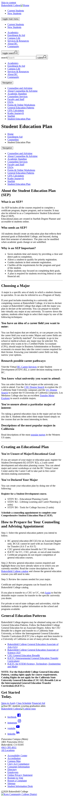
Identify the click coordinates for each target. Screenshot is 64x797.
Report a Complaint (17, 780)
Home (10, 134)
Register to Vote (15, 778)
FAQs (10, 102)
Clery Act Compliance (18, 764)
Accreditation (14, 758)
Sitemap (11, 783)
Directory (12, 769)
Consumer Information (18, 766)
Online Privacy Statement (19, 775)
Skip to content (8, 2)
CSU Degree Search (34, 387)
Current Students (15, 10)
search (4, 57)
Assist (48, 592)
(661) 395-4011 (8, 747)
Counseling (13, 139)
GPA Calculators (15, 110)
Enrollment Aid (15, 136)
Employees (12, 772)
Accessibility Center (17, 755)
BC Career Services (27, 366)
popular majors (38, 434)
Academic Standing (17, 93)
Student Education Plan (18, 118)
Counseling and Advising (19, 88)
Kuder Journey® (15, 113)
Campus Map (14, 761)
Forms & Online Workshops (21, 105)
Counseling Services (17, 96)
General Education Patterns (20, 107)
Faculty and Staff (15, 99)
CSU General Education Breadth (23, 655)
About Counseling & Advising (22, 91)
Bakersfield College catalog (14, 571)
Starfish (11, 116)
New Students (14, 13)
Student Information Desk (20, 786)
